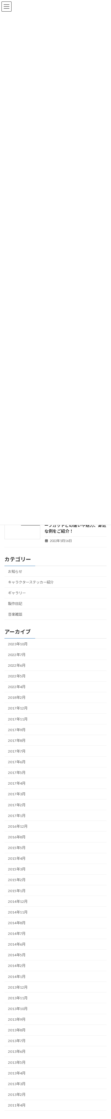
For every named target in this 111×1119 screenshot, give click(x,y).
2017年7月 (16, 751)
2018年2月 (16, 698)
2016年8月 (16, 837)
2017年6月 (16, 762)
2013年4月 (16, 1073)
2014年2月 (16, 966)
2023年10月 (18, 644)
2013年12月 (18, 987)
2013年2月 (16, 1094)
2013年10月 (18, 1008)
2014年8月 (16, 923)
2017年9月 (16, 730)
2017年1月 (16, 815)
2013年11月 (18, 998)
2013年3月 (16, 1084)
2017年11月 (18, 719)
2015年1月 (16, 891)
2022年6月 (16, 665)
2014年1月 (16, 976)
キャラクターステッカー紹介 (31, 582)
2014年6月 (16, 944)
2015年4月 (16, 858)
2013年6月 (16, 1052)
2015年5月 (16, 847)
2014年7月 (16, 933)
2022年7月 (16, 654)
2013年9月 (16, 1019)
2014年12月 (18, 901)
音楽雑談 (15, 614)
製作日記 (15, 603)
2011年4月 (16, 1105)
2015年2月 (16, 880)
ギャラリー (17, 593)
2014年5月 (16, 955)
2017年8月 (16, 740)
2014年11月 (18, 912)
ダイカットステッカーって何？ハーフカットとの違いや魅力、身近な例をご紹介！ (75, 525)
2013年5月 (16, 1062)
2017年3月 (16, 794)
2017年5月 (16, 772)
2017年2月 (16, 805)
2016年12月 (18, 826)
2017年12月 (18, 708)
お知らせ (15, 571)
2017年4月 (16, 783)
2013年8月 (16, 1030)
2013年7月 (16, 1041)
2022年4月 (16, 687)
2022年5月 (16, 676)
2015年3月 (16, 869)
